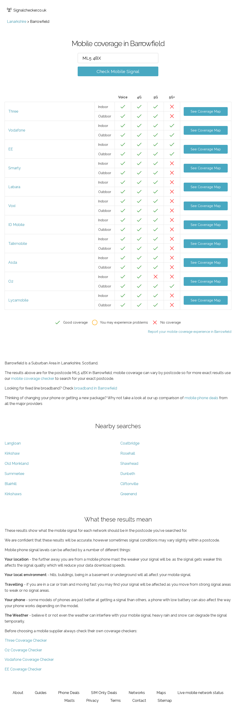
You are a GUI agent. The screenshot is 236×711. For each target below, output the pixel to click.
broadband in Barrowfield (95, 388)
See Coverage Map (206, 111)
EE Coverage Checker (23, 669)
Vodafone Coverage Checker (29, 659)
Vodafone (16, 130)
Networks (137, 693)
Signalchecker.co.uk (29, 10)
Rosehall (127, 453)
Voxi (11, 206)
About (18, 693)
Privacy (92, 700)
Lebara (14, 187)
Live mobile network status (200, 693)
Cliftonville (129, 484)
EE (10, 149)
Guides (41, 693)
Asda (12, 262)
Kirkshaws (13, 494)
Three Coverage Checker (26, 640)
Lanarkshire (16, 21)
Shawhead (129, 463)
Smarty (14, 168)
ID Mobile (16, 224)
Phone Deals (69, 693)
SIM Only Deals (104, 693)
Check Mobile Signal (118, 71)
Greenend (128, 494)
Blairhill (11, 484)
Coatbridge (129, 443)
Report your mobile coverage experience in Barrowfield (189, 332)
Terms (115, 700)
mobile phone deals (201, 398)
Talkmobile (17, 243)
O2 (10, 281)
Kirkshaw (12, 453)
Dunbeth (127, 473)
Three (13, 111)
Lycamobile (18, 300)
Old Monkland (17, 463)
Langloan (13, 443)
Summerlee (14, 473)
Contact (139, 700)
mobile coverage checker (32, 378)
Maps (161, 693)
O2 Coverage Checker (23, 650)
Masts (69, 700)
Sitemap (165, 700)
